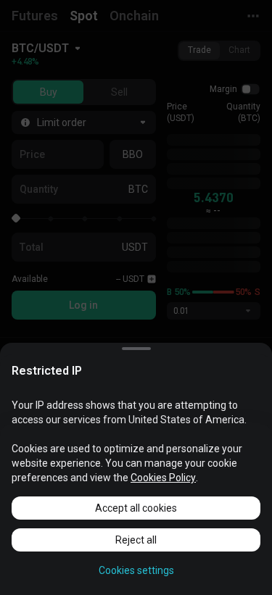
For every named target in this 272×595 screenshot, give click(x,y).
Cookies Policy (163, 477)
